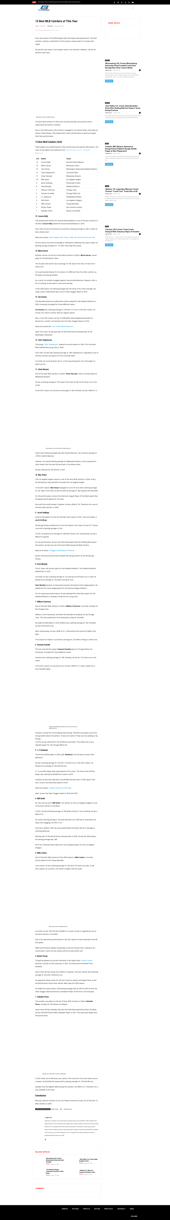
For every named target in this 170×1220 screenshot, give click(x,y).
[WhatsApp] (125, 30)
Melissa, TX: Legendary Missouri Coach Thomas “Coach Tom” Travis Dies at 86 (121, 190)
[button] (133, 8)
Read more (109, 81)
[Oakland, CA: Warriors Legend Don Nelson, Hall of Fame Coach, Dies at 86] (73, 1172)
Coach (107, 186)
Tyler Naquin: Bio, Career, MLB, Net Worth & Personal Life (72, 237)
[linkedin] (45, 1138)
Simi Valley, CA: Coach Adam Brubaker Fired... (88, 1160)
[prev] (88, 2)
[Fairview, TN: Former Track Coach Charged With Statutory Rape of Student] (123, 218)
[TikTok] (125, 2)
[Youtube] (132, 2)
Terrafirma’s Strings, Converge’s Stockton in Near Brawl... (55, 1171)
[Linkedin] (130, 30)
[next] (91, 2)
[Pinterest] (121, 2)
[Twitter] (129, 2)
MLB (61, 1109)
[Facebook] (114, 2)
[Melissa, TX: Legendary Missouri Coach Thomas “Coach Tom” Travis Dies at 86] (123, 178)
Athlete (37, 26)
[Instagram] (118, 2)
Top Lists (42, 26)
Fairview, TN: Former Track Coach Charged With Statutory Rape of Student (122, 230)
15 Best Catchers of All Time (60, 788)
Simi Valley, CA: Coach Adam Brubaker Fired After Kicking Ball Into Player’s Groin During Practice (122, 108)
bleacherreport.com (74, 150)
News (107, 143)
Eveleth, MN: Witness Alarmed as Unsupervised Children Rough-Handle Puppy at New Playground (121, 149)
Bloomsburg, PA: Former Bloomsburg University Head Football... (55, 1160)
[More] (135, 30)
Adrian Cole (108, 70)
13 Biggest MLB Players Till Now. (61, 550)
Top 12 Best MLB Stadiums (62, 326)
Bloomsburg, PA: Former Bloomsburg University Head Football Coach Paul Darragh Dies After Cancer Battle (121, 65)
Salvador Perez (68, 1109)
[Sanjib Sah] (38, 1128)
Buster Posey (55, 1109)
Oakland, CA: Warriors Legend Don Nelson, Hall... (87, 1171)
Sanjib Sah (50, 26)
